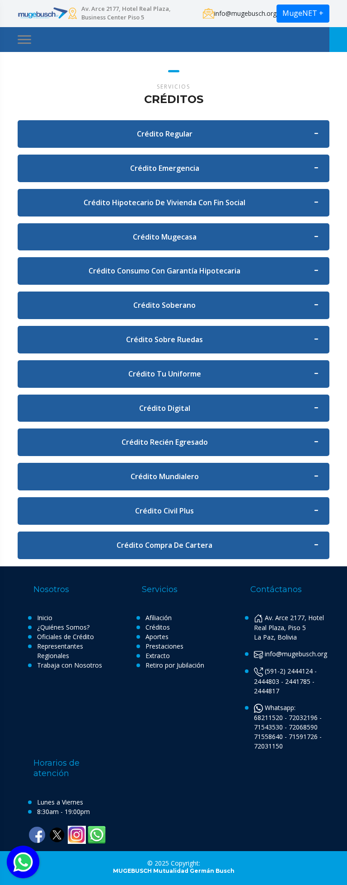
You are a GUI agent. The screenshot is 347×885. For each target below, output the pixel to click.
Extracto (157, 655)
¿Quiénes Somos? (63, 627)
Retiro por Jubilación (174, 665)
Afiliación (158, 617)
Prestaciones (164, 646)
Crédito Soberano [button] (164, 305)
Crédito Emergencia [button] (164, 168)
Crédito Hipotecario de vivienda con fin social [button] (164, 202)
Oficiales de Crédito (65, 636)
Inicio (44, 617)
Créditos (157, 627)
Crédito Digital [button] (164, 408)
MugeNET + (303, 13)
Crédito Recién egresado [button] (165, 442)
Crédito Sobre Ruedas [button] (164, 339)
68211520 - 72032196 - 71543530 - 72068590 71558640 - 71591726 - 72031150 (288, 731)
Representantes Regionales (60, 651)
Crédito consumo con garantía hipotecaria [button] (164, 271)
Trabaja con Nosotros (69, 665)
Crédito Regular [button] (164, 134)
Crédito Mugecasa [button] (165, 237)
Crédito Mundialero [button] (165, 476)
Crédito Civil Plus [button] (164, 511)
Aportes (157, 636)
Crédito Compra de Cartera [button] (164, 545)
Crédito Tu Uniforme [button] (164, 374)
